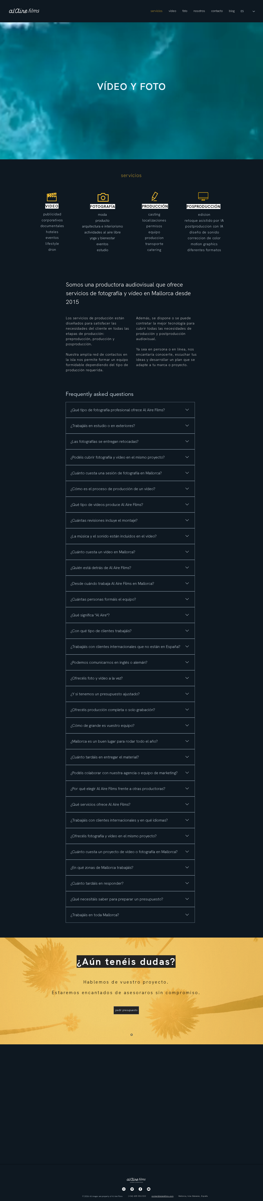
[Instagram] (124, 1189)
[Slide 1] (132, 1035)
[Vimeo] (132, 1189)
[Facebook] (140, 1189)
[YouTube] (148, 1189)
